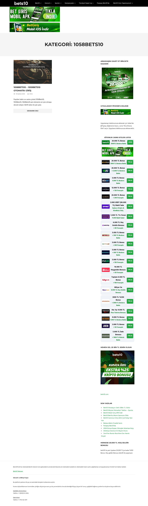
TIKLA (130, 162)
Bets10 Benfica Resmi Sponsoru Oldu (115, 415)
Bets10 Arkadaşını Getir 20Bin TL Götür (116, 407)
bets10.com (104, 394)
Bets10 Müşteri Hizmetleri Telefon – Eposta (118, 410)
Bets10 (37, 3)
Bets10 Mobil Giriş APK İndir (113, 413)
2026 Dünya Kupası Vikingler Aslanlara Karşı (118, 428)
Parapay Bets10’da (103, 3)
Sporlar (57, 3)
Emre (31, 94)
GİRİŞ (130, 142)
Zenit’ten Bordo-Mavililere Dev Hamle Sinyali (115, 434)
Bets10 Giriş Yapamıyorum (122, 3)
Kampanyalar (69, 3)
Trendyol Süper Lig (85, 3)
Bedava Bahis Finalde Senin (112, 423)
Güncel (47, 3)
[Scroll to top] (144, 502)
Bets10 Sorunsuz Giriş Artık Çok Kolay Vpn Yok (116, 419)
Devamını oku (32, 111)
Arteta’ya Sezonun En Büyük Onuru (115, 431)
